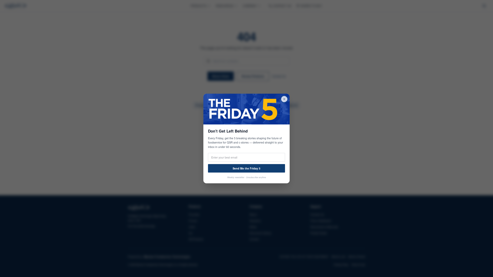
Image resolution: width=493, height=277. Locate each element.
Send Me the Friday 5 (246, 168)
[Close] (284, 99)
